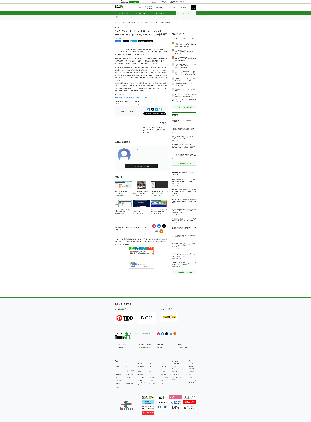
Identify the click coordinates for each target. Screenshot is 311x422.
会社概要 (160, 347)
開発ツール (151, 371)
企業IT (144, 2)
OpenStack (134, 19)
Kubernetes (127, 19)
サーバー (133, 17)
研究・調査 (182, 1)
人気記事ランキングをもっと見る (185, 107)
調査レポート (176, 371)
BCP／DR (129, 380)
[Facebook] (159, 226)
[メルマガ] (154, 226)
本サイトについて (123, 344)
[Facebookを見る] (162, 333)
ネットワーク (141, 17)
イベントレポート (143, 19)
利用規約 (180, 344)
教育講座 (172, 2)
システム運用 (119, 380)
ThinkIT (117, 28)
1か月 (192, 38)
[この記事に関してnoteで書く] (160, 109)
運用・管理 (151, 377)
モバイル (151, 374)
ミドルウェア (163, 366)
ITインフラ (125, 17)
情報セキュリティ (176, 374)
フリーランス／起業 (142, 383)
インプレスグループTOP (183, 347)
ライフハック (152, 383)
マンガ (162, 19)
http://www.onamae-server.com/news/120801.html (131, 97)
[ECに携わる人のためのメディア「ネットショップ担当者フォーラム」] (189, 403)
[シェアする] (148, 109)
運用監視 (140, 380)
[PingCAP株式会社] (124, 318)
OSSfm (177, 19)
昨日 (175, 38)
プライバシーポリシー (123, 347)
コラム (190, 377)
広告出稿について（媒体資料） (145, 344)
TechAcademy (192, 380)
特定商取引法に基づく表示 (144, 347)
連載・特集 (118, 17)
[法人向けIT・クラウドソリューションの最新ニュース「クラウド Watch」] (148, 403)
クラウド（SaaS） (130, 374)
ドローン (168, 2)
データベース (119, 371)
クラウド (156, 17)
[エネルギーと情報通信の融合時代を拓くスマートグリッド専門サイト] (175, 403)
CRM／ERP (163, 374)
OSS (117, 377)
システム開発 (184, 17)
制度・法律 (118, 387)
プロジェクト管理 (164, 377)
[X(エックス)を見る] (166, 333)
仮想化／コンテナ (164, 17)
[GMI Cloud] (146, 318)
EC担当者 (168, 1)
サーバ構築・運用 (177, 377)
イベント (191, 374)
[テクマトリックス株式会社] (169, 317)
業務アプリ (118, 374)
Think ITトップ (118, 22)
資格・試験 (118, 383)
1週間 (184, 38)
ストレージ (148, 17)
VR (158, 19)
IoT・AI (172, 1)
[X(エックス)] (164, 226)
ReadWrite (191, 382)
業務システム (176, 366)
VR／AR (129, 377)
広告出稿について (184, 7)
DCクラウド (176, 1)
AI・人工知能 (119, 19)
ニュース (124, 22)
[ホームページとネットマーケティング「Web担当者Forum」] (175, 398)
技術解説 (191, 366)
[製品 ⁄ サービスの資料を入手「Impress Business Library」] (148, 408)
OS (190, 17)
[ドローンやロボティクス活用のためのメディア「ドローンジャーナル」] (175, 408)
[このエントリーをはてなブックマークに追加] (156, 109)
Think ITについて (173, 7)
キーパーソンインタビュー (178, 368)
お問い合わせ (161, 344)
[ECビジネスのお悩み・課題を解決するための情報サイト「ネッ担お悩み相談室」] (148, 413)
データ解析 (140, 374)
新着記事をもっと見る (185, 163)
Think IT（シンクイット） (123, 6)
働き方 (162, 380)
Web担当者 (163, 1)
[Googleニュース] (156, 231)
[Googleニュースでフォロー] (170, 333)
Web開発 (163, 371)
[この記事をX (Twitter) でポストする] (152, 109)
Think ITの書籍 (170, 19)
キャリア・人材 (130, 383)
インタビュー (152, 19)
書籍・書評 (191, 368)
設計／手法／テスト (130, 371)
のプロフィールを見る (141, 166)
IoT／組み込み (175, 17)
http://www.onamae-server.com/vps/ (127, 104)
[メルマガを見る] (158, 333)
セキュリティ (152, 380)
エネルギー (163, 2)
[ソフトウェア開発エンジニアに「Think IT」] (162, 398)
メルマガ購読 (138, 7)
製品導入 (154, 2)
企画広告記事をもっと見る (185, 272)
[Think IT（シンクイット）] (123, 338)
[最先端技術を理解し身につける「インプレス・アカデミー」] (189, 408)
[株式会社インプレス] (126, 405)
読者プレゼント (159, 7)
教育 (162, 383)
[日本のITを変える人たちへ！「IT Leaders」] (162, 403)
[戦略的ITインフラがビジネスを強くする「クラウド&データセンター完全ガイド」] (148, 398)
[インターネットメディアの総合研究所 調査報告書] (189, 398)
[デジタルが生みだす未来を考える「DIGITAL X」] (162, 408)
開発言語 (140, 371)
